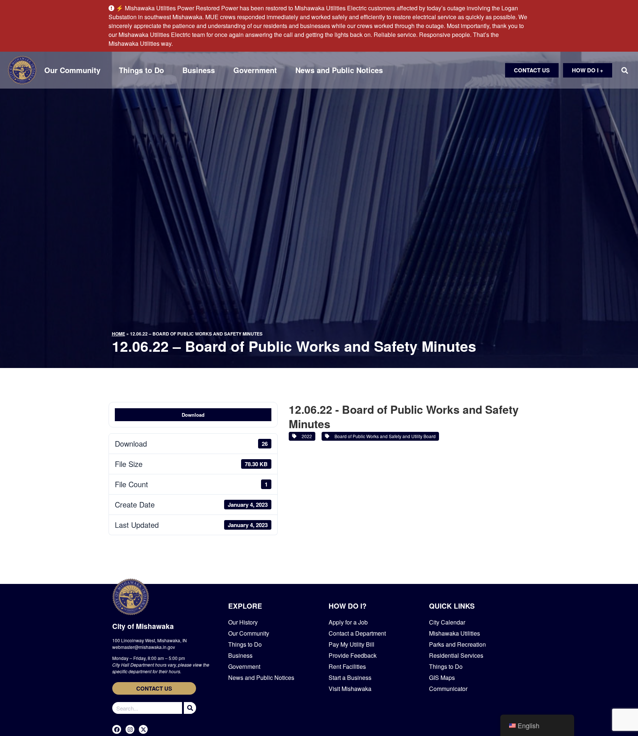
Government (255, 70)
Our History (243, 622)
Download (193, 414)
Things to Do (141, 70)
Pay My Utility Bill (351, 644)
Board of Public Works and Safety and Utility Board (384, 436)
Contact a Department (357, 633)
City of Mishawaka (143, 626)
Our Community (72, 70)
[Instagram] (130, 729)
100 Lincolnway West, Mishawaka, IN (149, 640)
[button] (624, 70)
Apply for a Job (348, 622)
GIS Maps (442, 677)
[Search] (189, 708)
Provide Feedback (353, 655)
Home (118, 333)
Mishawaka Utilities (454, 633)
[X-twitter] (143, 729)
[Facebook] (116, 729)
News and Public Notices (339, 70)
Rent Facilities (347, 666)
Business (198, 70)
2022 (305, 436)
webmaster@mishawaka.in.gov (143, 647)
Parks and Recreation (457, 644)
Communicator (448, 688)
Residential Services (456, 655)
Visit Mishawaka (350, 688)
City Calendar (447, 622)
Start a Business (350, 677)
